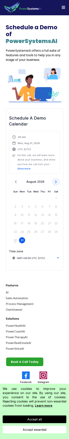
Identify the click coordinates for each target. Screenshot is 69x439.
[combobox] (35, 258)
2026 (40, 181)
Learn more (43, 405)
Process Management (20, 303)
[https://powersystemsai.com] (22, 7)
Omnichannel (14, 309)
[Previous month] (16, 182)
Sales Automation (17, 298)
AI (7, 292)
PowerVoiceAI (15, 348)
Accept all (34, 419)
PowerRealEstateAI (18, 343)
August (31, 181)
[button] (63, 8)
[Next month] (56, 182)
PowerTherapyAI (17, 337)
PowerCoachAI (15, 331)
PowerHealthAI (16, 325)
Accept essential (34, 430)
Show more (23, 168)
